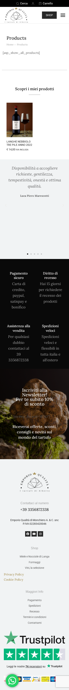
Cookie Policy (13, 579)
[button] (28, 132)
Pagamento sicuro (19, 275)
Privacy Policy (14, 574)
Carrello (48, 3)
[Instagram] (40, 534)
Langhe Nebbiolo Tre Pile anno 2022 (19, 143)
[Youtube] (34, 534)
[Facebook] (27, 534)
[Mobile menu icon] (63, 15)
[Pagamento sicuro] (18, 267)
